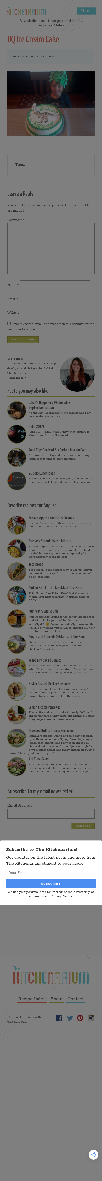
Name (13, 285)
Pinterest (80, 1018)
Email (12, 299)
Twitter (70, 1018)
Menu (86, 10)
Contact (75, 999)
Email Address (19, 805)
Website (13, 313)
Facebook (59, 1018)
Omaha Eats (16, 1017)
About (56, 999)
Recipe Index (32, 999)
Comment (15, 220)
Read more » (16, 378)
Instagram (91, 1018)
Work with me (36, 1017)
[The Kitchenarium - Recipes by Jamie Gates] (26, 10)
